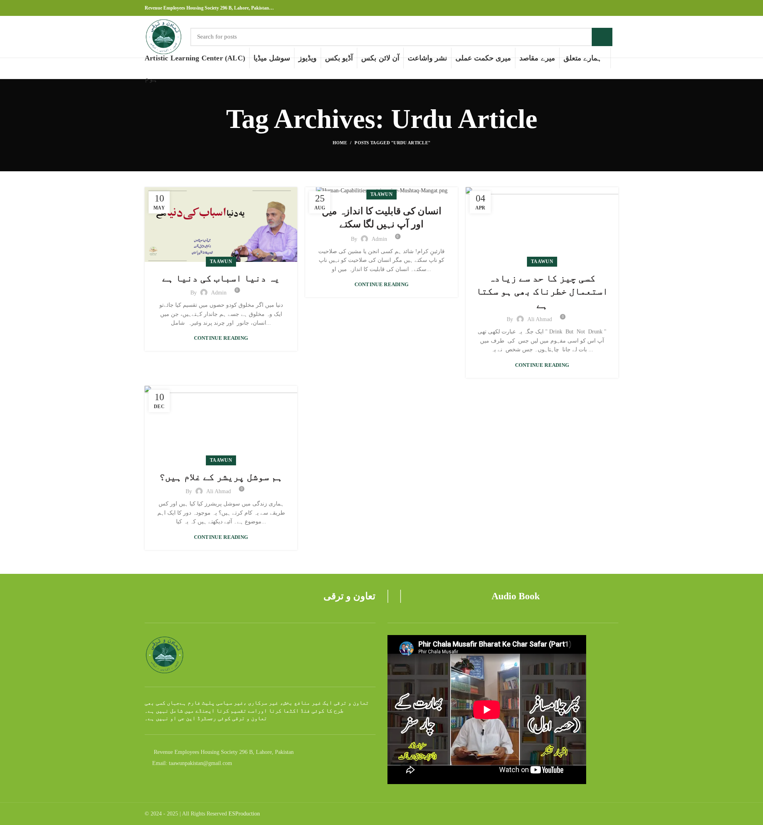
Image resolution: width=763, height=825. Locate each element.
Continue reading (221, 338)
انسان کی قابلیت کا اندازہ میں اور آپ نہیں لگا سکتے (382, 218)
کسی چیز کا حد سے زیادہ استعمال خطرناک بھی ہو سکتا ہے (542, 291)
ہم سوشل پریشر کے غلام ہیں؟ (221, 477)
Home (340, 142)
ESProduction (244, 814)
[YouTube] (613, 8)
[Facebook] (595, 8)
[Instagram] (604, 8)
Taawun (221, 261)
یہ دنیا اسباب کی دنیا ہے (221, 278)
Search (602, 37)
